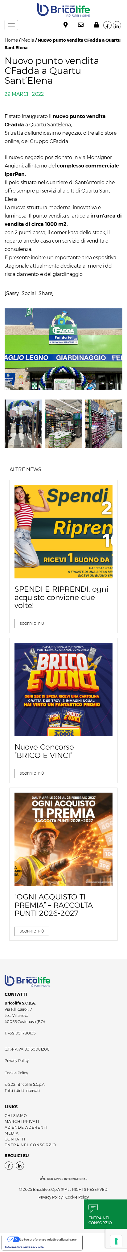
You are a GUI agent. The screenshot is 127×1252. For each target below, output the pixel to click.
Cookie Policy (16, 1073)
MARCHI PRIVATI (22, 1121)
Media (27, 40)
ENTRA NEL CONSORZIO (30, 1145)
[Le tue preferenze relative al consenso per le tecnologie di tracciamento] (116, 1241)
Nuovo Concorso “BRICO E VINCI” (44, 751)
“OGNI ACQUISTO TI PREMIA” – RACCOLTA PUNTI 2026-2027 (53, 905)
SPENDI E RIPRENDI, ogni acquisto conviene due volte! (61, 597)
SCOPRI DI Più (32, 623)
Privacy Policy (17, 1060)
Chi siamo (16, 1115)
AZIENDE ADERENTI (26, 1127)
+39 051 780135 (21, 1033)
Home (11, 40)
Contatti (15, 1139)
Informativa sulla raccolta (24, 1247)
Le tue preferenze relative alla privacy (48, 1239)
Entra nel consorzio (100, 1220)
